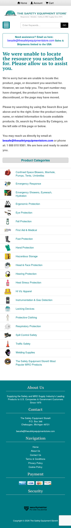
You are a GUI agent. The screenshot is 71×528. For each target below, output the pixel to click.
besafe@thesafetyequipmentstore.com (35, 431)
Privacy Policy (35, 463)
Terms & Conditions (35, 458)
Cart (51, 3)
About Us (35, 450)
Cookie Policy (35, 467)
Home (23, 3)
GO (64, 25)
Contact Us (35, 455)
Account (37, 3)
